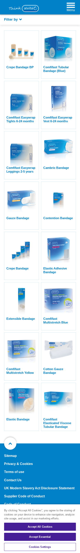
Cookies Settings (40, 546)
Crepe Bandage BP (20, 67)
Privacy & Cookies (18, 464)
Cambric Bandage (56, 167)
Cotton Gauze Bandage (53, 370)
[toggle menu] (71, 5)
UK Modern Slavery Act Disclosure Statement (39, 488)
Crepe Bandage (17, 268)
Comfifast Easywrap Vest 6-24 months (57, 119)
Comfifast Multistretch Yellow (20, 370)
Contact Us (13, 480)
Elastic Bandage (18, 419)
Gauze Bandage (17, 218)
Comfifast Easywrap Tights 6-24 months (20, 119)
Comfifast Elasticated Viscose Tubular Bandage (57, 423)
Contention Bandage (58, 218)
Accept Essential (40, 536)
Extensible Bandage (20, 318)
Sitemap (10, 456)
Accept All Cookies (40, 526)
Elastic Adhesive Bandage (55, 270)
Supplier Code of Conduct (24, 496)
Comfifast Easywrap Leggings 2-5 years (20, 169)
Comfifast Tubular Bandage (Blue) (56, 69)
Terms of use (14, 472)
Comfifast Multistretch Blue (55, 320)
